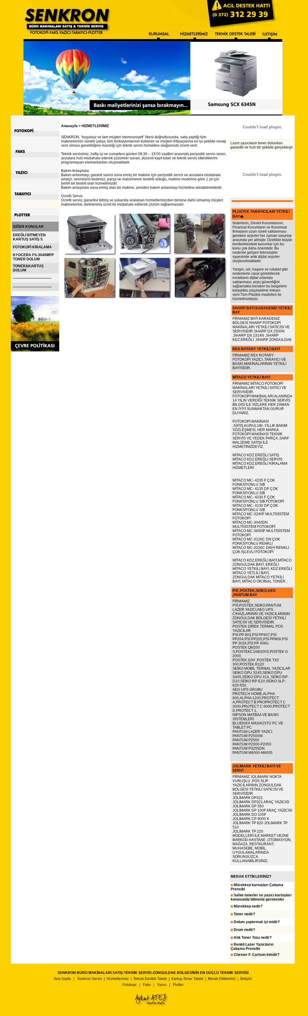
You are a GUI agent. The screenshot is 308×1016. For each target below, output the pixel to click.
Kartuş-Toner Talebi (187, 979)
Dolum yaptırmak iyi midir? (257, 922)
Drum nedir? (244, 930)
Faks (147, 985)
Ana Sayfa (62, 979)
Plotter (178, 985)
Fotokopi (129, 985)
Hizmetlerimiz (117, 979)
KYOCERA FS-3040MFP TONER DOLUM (33, 257)
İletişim (246, 979)
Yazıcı (162, 985)
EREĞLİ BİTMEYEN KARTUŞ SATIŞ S (29, 237)
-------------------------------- (32, 278)
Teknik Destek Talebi (150, 979)
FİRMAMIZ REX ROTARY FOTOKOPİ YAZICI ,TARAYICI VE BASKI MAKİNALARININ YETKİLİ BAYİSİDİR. (259, 361)
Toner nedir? (244, 914)
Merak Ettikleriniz (222, 979)
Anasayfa (69, 126)
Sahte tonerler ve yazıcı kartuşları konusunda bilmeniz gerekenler (261, 897)
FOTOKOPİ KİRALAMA (32, 247)
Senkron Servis (89, 979)
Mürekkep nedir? (248, 906)
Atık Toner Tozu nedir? (253, 937)
